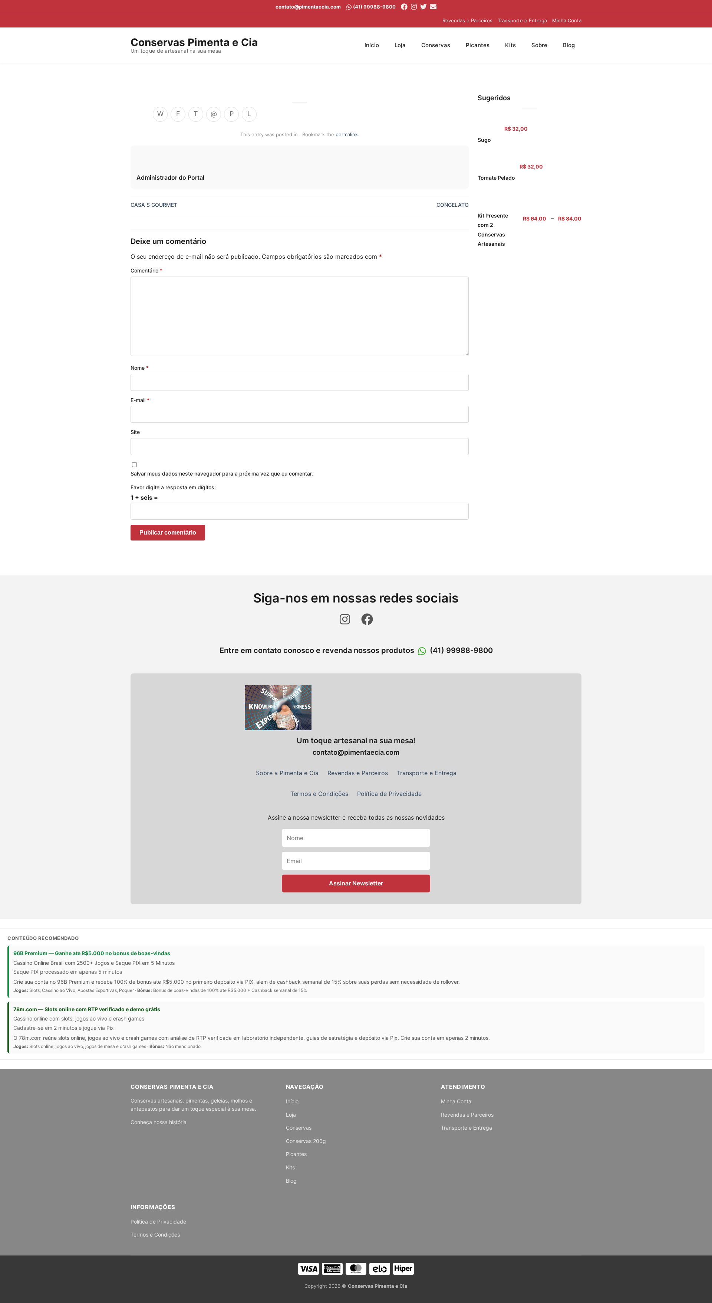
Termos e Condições (319, 793)
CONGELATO (452, 205)
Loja (400, 45)
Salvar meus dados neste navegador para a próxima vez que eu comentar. (222, 473)
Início (372, 45)
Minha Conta (566, 20)
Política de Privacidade (389, 793)
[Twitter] (423, 6)
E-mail (140, 400)
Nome (140, 368)
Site (135, 432)
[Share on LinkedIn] (249, 114)
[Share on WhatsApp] (160, 114)
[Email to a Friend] (213, 114)
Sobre (539, 45)
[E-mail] (433, 6)
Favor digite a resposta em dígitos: (173, 487)
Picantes (478, 45)
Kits (510, 45)
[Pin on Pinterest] (231, 114)
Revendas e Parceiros (467, 20)
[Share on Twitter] (195, 114)
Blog (569, 45)
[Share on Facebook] (178, 114)
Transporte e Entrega (522, 20)
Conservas (435, 45)
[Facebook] (404, 6)
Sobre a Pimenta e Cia (287, 773)
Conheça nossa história (159, 1122)
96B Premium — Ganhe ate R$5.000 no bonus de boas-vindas (91, 953)
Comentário (146, 270)
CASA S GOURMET (154, 205)
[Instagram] (414, 6)
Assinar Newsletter (356, 883)
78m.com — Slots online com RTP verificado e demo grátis (86, 1009)
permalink (347, 134)
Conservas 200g (306, 1141)
